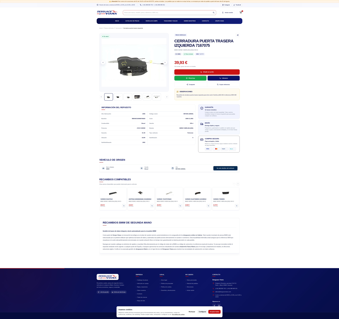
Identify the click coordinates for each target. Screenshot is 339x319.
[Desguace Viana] (108, 277)
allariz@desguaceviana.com (223, 291)
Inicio (117, 21)
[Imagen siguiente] (165, 62)
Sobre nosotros (190, 21)
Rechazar (192, 311)
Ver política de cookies (178, 314)
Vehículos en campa (142, 283)
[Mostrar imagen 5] (147, 96)
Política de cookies (166, 287)
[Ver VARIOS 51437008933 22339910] (208, 205)
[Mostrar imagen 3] (128, 96)
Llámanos (225, 78)
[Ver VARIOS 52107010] (123, 205)
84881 (178, 54)
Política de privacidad (167, 283)
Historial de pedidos (192, 283)
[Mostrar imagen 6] (156, 96)
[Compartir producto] (238, 35)
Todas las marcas (142, 297)
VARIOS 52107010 (106, 199)
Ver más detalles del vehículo (225, 168)
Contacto (205, 21)
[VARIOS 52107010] (112, 192)
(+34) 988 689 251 (159, 5)
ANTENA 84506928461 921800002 (140, 199)
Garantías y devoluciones (168, 290)
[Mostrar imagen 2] (118, 96)
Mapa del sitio (141, 300)
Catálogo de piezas (132, 21)
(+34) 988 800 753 (147, 5)
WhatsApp (191, 78)
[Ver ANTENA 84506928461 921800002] (152, 205)
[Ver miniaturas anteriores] (101, 97)
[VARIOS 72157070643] (169, 192)
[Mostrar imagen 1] (108, 96)
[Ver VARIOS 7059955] (236, 205)
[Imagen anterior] (103, 62)
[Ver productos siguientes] (238, 183)
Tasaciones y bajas (170, 21)
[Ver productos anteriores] (234, 183)
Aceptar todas (214, 311)
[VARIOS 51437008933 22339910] (197, 192)
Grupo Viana (219, 21)
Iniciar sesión (190, 290)
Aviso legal (164, 280)
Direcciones (190, 287)
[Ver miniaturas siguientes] (167, 97)
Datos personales (192, 280)
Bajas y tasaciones (142, 287)
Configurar (202, 311)
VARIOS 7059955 (219, 199)
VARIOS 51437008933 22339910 (195, 199)
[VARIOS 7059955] (225, 192)
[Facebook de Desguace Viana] (214, 305)
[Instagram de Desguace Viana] (219, 305)
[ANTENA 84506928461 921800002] (141, 192)
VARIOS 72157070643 (164, 199)
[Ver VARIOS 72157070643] (180, 205)
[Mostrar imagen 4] (137, 96)
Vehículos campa (151, 21)
